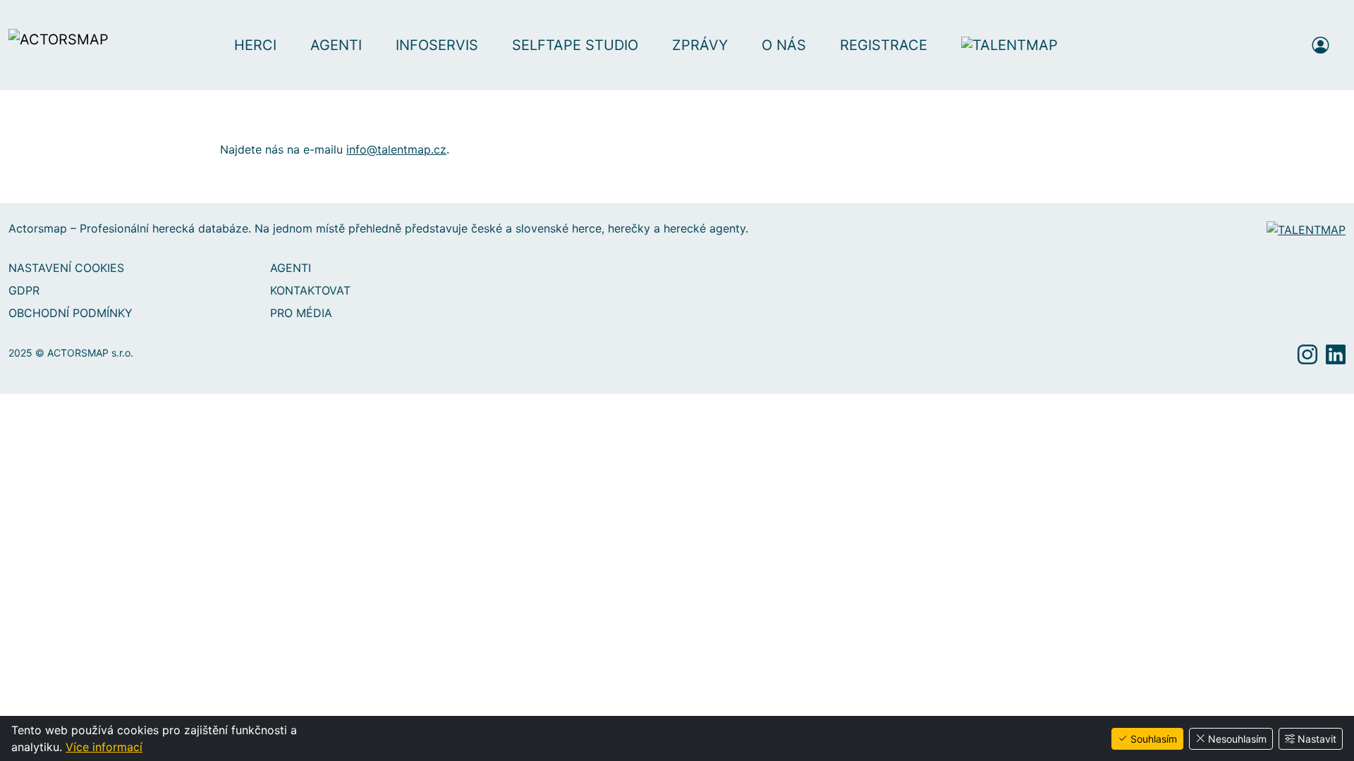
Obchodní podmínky (70, 313)
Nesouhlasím (1237, 739)
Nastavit (1317, 739)
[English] (1282, 45)
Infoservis (437, 45)
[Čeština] (1255, 45)
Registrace (883, 45)
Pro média (301, 313)
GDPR (23, 290)
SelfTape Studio (575, 45)
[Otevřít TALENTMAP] (1016, 45)
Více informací (104, 747)
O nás (784, 45)
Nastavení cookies (66, 268)
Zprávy (700, 45)
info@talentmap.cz (396, 149)
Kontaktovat (310, 290)
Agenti (336, 45)
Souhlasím (1153, 739)
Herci (255, 45)
